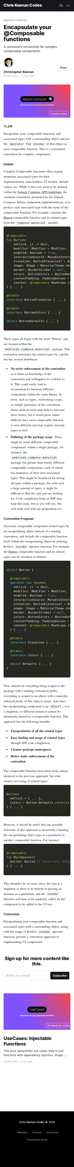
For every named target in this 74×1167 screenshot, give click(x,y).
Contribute (53, 1132)
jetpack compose (15, 20)
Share (63, 67)
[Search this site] (61, 6)
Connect (37, 1132)
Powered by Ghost (37, 1139)
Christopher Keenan (19, 72)
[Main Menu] (68, 5)
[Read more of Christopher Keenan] (9, 62)
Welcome (22, 1132)
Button (8, 217)
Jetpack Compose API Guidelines (39, 192)
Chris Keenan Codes (23, 5)
